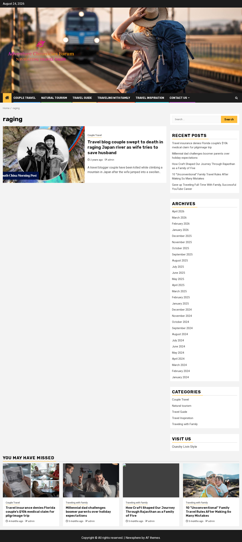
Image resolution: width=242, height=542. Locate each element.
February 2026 (181, 223)
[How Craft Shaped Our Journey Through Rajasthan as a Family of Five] (151, 480)
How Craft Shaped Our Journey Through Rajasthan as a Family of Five (150, 511)
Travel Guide (82, 98)
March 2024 (179, 365)
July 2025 (178, 266)
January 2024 (180, 377)
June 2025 (178, 272)
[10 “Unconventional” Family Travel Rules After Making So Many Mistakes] (211, 480)
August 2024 (180, 334)
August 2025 (180, 260)
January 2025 (180, 303)
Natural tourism (54, 98)
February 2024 (181, 371)
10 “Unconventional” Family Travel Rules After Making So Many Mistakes (208, 511)
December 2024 (182, 309)
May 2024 (178, 352)
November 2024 (182, 316)
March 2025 (179, 291)
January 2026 (180, 230)
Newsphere (133, 538)
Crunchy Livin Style (184, 446)
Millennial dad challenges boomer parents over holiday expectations (88, 511)
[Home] (7, 98)
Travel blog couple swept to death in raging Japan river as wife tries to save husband (125, 147)
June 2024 (178, 346)
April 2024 (178, 358)
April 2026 (178, 211)
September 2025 (182, 254)
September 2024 (182, 328)
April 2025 (178, 285)
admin (111, 160)
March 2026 (179, 217)
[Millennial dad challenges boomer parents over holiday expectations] (91, 480)
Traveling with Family (113, 98)
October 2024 (180, 322)
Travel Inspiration (150, 98)
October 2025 (180, 248)
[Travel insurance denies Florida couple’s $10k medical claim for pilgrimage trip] (31, 480)
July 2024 (178, 340)
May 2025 (178, 279)
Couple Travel (24, 98)
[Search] (236, 98)
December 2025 (182, 236)
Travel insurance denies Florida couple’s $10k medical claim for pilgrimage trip (30, 511)
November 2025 (182, 242)
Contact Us (178, 98)
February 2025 (181, 297)
